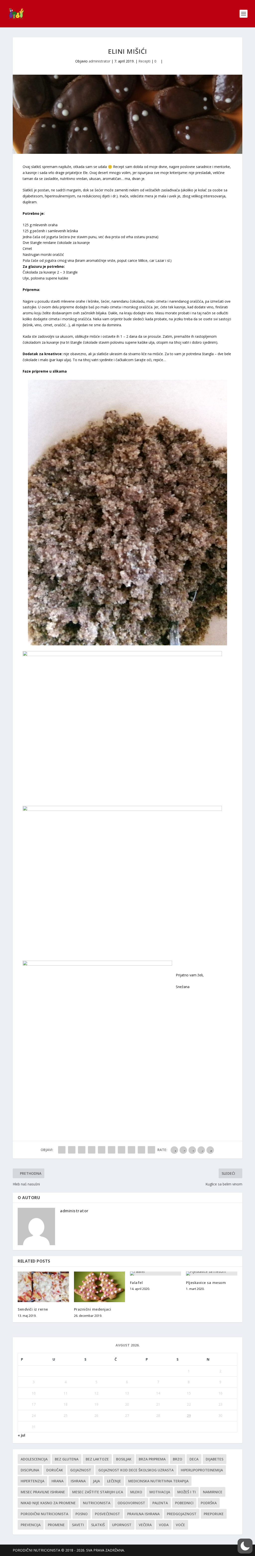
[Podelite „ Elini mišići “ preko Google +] (82, 1150)
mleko (136, 1492)
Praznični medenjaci (92, 1309)
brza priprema (152, 1459)
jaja (96, 1481)
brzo (177, 1459)
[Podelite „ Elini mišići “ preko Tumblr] (92, 1150)
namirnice (212, 1492)
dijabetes (214, 1459)
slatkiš (98, 1524)
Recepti (144, 61)
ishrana (78, 1481)
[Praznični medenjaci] (99, 1287)
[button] (245, 1546)
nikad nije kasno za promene (48, 1502)
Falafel (136, 1282)
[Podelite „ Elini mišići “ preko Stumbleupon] (131, 1150)
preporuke (214, 1513)
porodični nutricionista (44, 1513)
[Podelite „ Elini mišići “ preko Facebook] (62, 1150)
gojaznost (80, 1470)
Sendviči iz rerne (33, 1309)
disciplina (30, 1470)
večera (145, 1524)
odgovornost (131, 1502)
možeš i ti (186, 1492)
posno (81, 1513)
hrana (58, 1481)
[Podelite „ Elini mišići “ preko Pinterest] (102, 1150)
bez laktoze (97, 1459)
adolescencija (34, 1459)
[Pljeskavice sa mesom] (211, 1274)
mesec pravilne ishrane (43, 1492)
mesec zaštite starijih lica (97, 1492)
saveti (78, 1524)
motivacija (159, 1492)
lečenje (114, 1481)
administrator (99, 61)
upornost (121, 1524)
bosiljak (123, 1459)
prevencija (31, 1524)
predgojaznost (181, 1513)
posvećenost (107, 1513)
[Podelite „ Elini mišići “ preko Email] (141, 1150)
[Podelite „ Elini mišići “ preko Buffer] (122, 1150)
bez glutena (66, 1459)
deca (194, 1459)
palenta (160, 1502)
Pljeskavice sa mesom (206, 1282)
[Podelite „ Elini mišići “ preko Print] (151, 1150)
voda (164, 1524)
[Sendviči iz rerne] (43, 1287)
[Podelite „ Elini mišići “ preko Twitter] (72, 1150)
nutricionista (96, 1502)
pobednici (184, 1502)
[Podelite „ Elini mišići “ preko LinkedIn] (112, 1150)
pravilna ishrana (143, 1513)
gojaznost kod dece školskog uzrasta (136, 1470)
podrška (209, 1502)
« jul (21, 1435)
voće (180, 1524)
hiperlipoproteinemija (202, 1470)
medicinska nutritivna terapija (158, 1481)
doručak (54, 1470)
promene (56, 1524)
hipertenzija (32, 1481)
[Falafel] (155, 1274)
